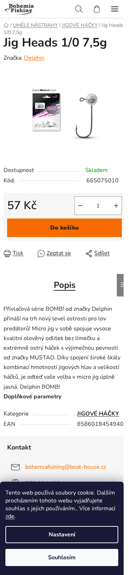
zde (9, 516)
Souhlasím (62, 557)
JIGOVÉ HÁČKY (98, 414)
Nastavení (62, 535)
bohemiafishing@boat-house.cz (65, 467)
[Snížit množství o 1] (80, 206)
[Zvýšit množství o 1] (116, 206)
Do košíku (64, 228)
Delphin (34, 58)
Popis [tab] (65, 285)
